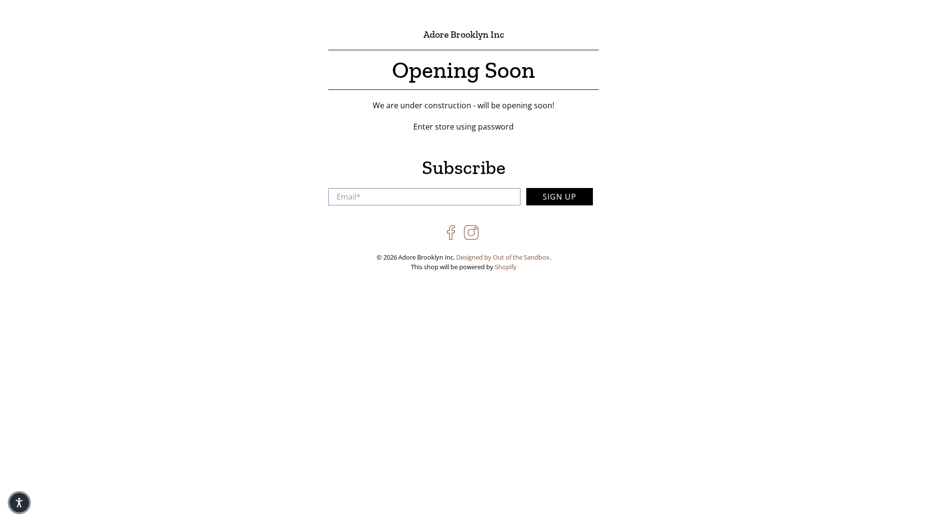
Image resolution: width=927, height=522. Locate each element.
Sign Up (559, 196)
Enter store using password (463, 126)
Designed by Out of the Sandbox (502, 257)
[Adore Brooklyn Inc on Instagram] (471, 237)
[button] (19, 502)
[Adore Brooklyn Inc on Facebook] (451, 237)
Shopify (506, 266)
